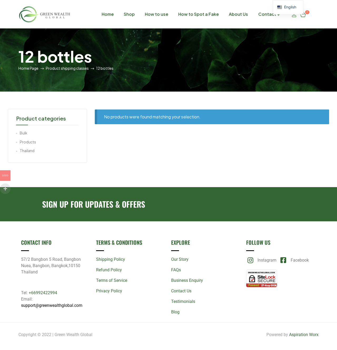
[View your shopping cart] (303, 14)
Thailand (27, 150)
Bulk (23, 133)
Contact (267, 14)
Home (108, 14)
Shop (129, 14)
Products (28, 141)
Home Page (28, 68)
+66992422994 (43, 292)
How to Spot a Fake (198, 14)
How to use (156, 14)
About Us (238, 14)
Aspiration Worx (304, 334)
